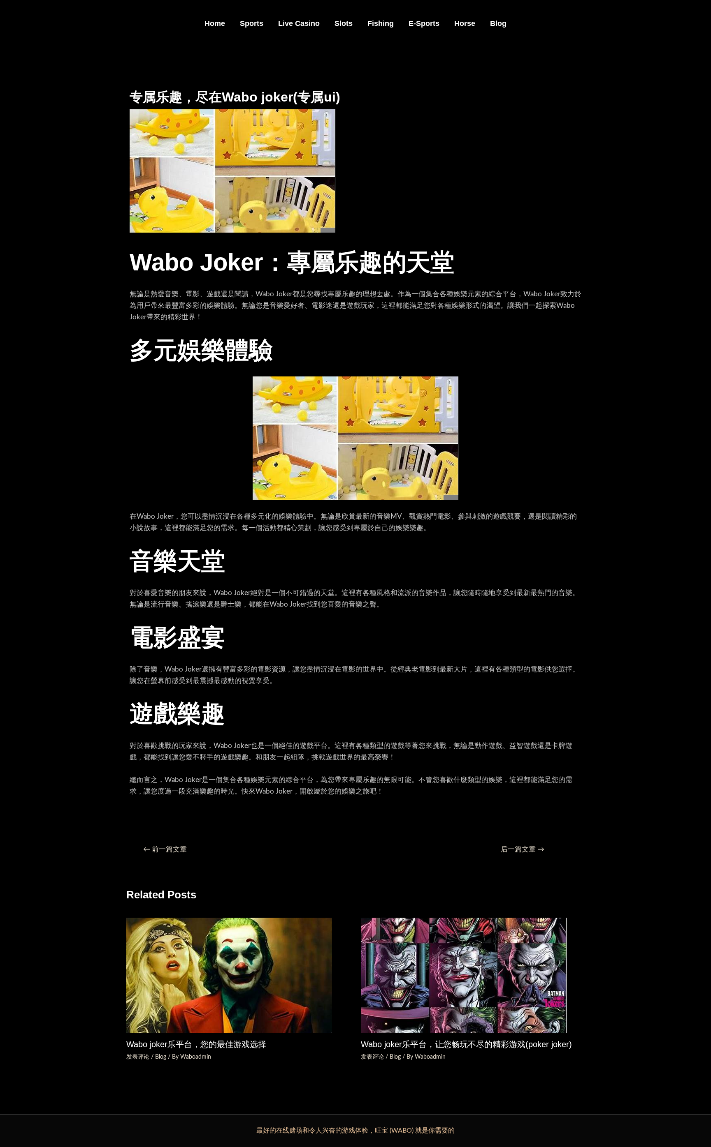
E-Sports (424, 23)
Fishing (380, 23)
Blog (498, 23)
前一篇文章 (165, 849)
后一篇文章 (522, 849)
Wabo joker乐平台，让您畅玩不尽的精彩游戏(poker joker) (466, 1044)
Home (214, 23)
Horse (464, 23)
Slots (344, 23)
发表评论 (137, 1057)
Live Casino (299, 23)
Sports (251, 23)
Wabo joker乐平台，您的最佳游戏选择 (196, 1044)
